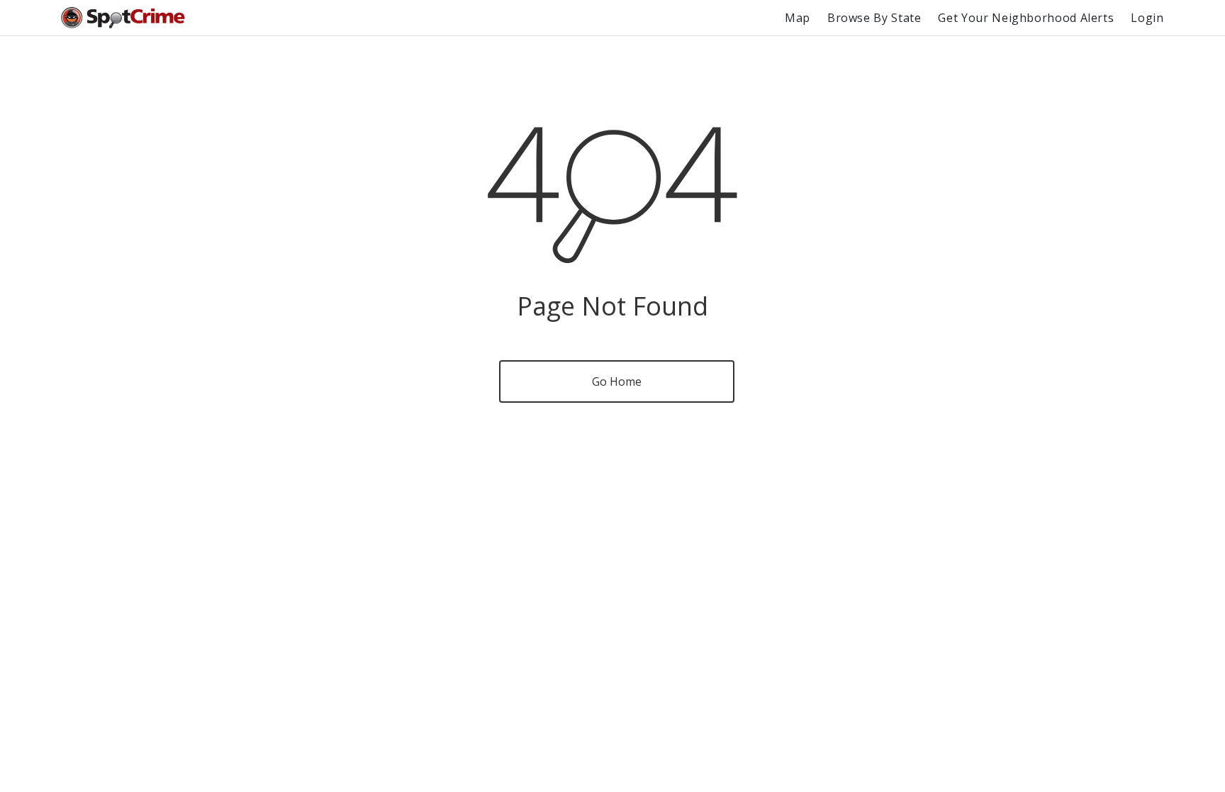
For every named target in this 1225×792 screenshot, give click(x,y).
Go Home (617, 381)
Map (797, 18)
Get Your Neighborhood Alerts (1026, 18)
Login (1147, 18)
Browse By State (874, 18)
